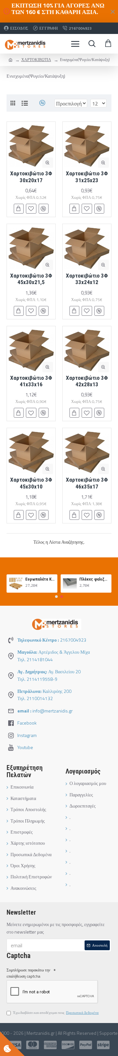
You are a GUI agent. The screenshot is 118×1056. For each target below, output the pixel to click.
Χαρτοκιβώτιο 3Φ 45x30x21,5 (31, 278)
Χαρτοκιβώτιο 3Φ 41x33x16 (31, 381)
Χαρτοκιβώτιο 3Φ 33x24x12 (87, 278)
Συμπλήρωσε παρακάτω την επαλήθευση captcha (28, 973)
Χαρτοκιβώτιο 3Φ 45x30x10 (31, 482)
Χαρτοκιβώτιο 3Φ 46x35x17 (87, 482)
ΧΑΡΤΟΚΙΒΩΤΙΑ (36, 59)
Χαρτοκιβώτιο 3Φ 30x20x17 (31, 176)
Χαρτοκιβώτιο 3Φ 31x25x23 (87, 176)
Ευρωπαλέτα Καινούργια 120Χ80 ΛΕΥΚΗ (40, 579)
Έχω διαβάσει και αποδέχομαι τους (56, 1012)
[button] (56, 596)
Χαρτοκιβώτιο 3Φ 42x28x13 (87, 381)
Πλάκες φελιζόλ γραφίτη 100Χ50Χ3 (94, 579)
